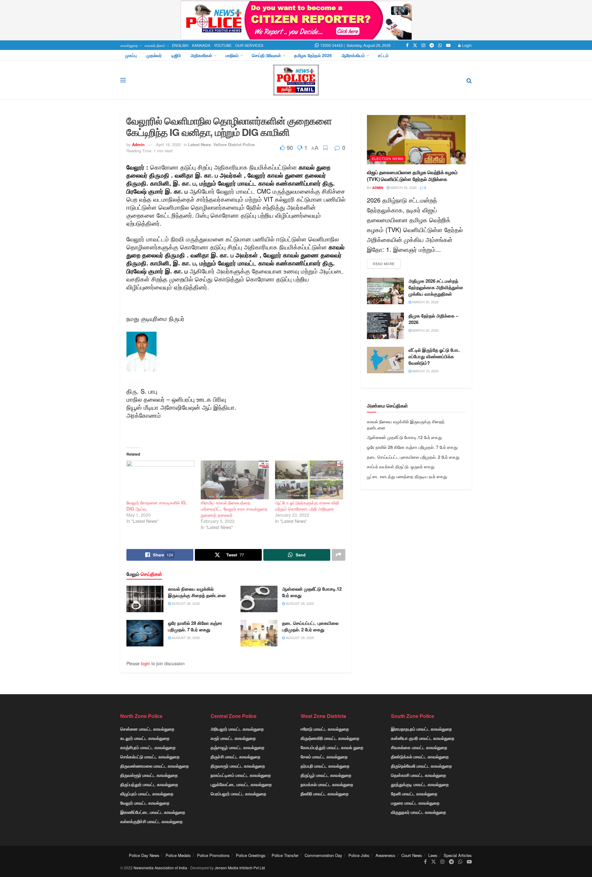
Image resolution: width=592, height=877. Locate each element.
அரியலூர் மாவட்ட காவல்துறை (237, 729)
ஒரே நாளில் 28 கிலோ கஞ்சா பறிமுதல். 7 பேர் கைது (195, 626)
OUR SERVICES (249, 45)
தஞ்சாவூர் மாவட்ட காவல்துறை (237, 747)
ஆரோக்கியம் (353, 55)
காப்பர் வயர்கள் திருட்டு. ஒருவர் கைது (400, 466)
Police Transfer (285, 855)
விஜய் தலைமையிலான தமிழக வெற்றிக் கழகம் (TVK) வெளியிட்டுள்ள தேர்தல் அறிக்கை (412, 175)
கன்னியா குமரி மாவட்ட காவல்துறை (422, 738)
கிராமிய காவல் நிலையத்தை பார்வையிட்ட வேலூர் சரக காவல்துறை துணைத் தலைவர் (234, 508)
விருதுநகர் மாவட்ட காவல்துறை (418, 812)
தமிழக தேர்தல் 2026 (313, 55)
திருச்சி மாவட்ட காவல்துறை (235, 756)
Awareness (385, 855)
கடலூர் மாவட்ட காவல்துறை (144, 738)
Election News (388, 158)
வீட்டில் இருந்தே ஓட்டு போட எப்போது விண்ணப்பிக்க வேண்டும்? (434, 356)
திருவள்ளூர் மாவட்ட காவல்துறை (149, 775)
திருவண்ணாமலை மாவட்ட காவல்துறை (154, 766)
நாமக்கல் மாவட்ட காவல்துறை (327, 784)
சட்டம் (383, 55)
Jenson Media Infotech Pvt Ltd (240, 867)
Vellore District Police (234, 144)
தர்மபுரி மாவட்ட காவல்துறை (325, 766)
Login (466, 45)
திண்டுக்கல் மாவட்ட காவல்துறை (420, 756)
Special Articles (458, 855)
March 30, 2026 (403, 187)
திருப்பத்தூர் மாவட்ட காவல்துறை (149, 784)
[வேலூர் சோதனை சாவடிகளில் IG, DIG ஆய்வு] (160, 480)
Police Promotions (213, 855)
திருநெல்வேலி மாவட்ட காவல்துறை (421, 766)
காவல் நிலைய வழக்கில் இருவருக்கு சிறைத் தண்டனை (197, 592)
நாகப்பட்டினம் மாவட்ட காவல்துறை (241, 775)
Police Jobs (358, 855)
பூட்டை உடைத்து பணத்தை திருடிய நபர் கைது (407, 476)
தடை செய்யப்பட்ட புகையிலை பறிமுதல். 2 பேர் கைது (310, 626)
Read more (384, 263)
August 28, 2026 (185, 603)
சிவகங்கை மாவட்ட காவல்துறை (419, 747)
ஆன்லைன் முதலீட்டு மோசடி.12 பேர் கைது (312, 592)
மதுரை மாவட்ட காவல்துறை (415, 803)
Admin (138, 144)
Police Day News (144, 855)
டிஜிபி (176, 55)
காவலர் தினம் (155, 45)
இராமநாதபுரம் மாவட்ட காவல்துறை (421, 729)
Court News (411, 855)
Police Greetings (250, 855)
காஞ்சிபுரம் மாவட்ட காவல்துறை (147, 747)
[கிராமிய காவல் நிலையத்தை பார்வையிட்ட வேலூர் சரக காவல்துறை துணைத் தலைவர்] (235, 480)
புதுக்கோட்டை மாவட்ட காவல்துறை (241, 784)
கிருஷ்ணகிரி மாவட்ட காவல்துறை (330, 738)
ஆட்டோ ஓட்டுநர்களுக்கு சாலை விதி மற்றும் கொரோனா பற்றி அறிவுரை (307, 505)
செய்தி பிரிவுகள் (266, 55)
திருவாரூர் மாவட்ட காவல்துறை (238, 766)
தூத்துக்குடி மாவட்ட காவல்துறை (420, 784)
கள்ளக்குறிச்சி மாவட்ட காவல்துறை (151, 821)
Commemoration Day (323, 855)
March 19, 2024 (424, 370)
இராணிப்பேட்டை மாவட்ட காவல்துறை (152, 812)
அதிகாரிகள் (201, 55)
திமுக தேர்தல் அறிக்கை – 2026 (433, 319)
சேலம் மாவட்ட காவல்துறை (324, 756)
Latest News (199, 144)
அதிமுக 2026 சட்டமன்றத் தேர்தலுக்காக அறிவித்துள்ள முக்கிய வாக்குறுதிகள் (436, 287)
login (145, 663)
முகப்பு (131, 55)
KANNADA (201, 45)
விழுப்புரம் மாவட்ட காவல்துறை (146, 793)
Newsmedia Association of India (160, 867)
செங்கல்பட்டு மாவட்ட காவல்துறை (149, 756)
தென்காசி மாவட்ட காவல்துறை (418, 775)
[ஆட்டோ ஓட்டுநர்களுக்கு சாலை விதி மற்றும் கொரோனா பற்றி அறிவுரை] (309, 480)
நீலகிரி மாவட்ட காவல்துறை (324, 793)
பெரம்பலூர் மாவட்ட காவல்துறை (238, 793)
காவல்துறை (129, 45)
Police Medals (178, 855)
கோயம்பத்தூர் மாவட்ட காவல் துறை (332, 747)
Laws (433, 855)
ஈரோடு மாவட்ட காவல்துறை (325, 729)
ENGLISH (180, 45)
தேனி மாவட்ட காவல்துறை (414, 793)
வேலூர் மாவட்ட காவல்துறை (144, 803)
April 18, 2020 (168, 144)
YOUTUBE (223, 45)
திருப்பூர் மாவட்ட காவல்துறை (326, 775)
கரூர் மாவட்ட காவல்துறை (233, 738)
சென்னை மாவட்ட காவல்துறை (147, 729)
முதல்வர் (154, 55)
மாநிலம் (232, 55)
